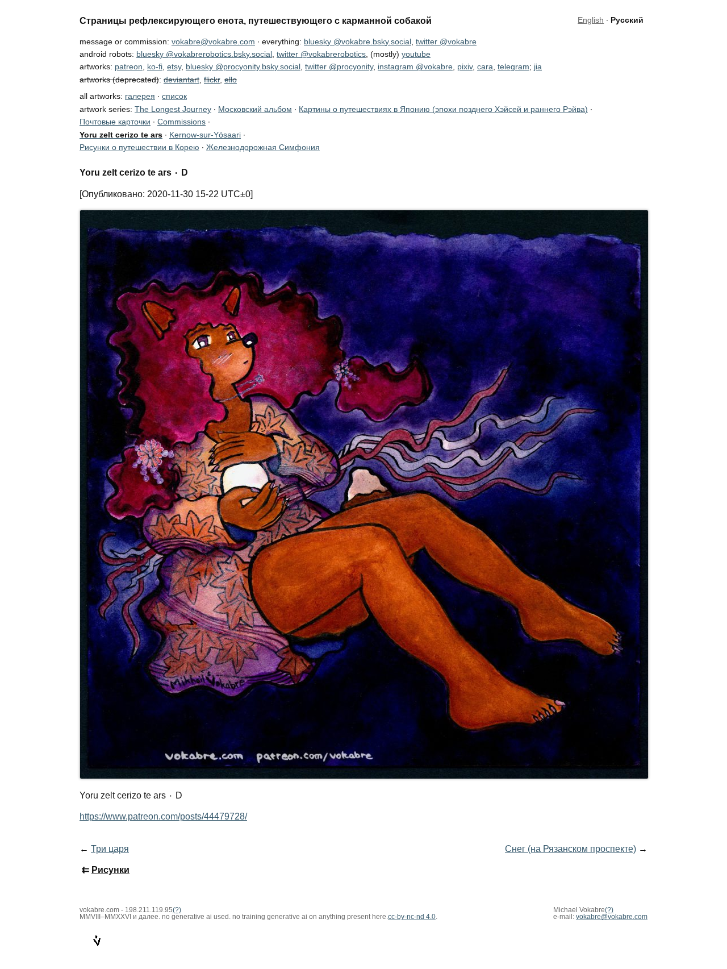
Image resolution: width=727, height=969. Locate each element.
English (591, 20)
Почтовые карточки (115, 121)
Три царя (110, 849)
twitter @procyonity (339, 66)
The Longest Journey (173, 109)
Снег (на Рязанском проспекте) (570, 849)
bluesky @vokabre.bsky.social (357, 41)
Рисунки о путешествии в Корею (139, 147)
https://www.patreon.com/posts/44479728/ (163, 816)
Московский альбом (255, 109)
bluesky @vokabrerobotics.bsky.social (204, 54)
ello (230, 79)
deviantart (181, 79)
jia (538, 66)
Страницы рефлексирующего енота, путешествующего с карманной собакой (256, 20)
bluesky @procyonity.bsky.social (243, 66)
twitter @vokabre (446, 41)
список (174, 96)
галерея (140, 96)
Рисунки (110, 870)
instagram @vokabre (415, 66)
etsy (174, 66)
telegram (513, 66)
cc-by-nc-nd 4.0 (412, 917)
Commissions (181, 121)
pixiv (465, 66)
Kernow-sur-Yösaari (205, 134)
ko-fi (154, 66)
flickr (212, 79)
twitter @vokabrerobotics (321, 54)
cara (485, 66)
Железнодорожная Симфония (263, 147)
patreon (129, 66)
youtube (416, 54)
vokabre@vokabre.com (213, 41)
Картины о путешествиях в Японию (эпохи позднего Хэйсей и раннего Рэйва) (443, 109)
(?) (609, 910)
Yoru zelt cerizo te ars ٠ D (134, 172)
